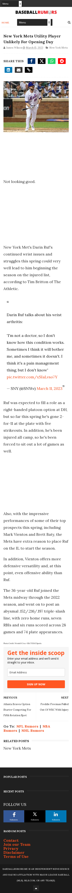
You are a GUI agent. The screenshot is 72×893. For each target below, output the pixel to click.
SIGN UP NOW (36, 684)
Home (5, 22)
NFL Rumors (27, 726)
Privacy (10, 848)
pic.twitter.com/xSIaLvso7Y (32, 377)
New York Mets (58, 47)
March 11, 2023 (49, 388)
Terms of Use (16, 856)
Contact (11, 840)
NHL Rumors (33, 730)
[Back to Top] (36, 888)
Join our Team (17, 844)
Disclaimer (14, 852)
